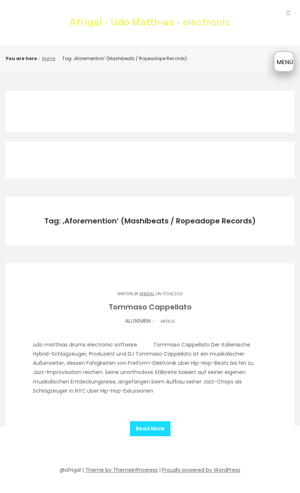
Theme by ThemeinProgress (121, 470)
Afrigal (147, 294)
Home (48, 58)
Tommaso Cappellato (150, 307)
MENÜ (285, 62)
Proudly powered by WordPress (201, 470)
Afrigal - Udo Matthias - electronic (150, 22)
